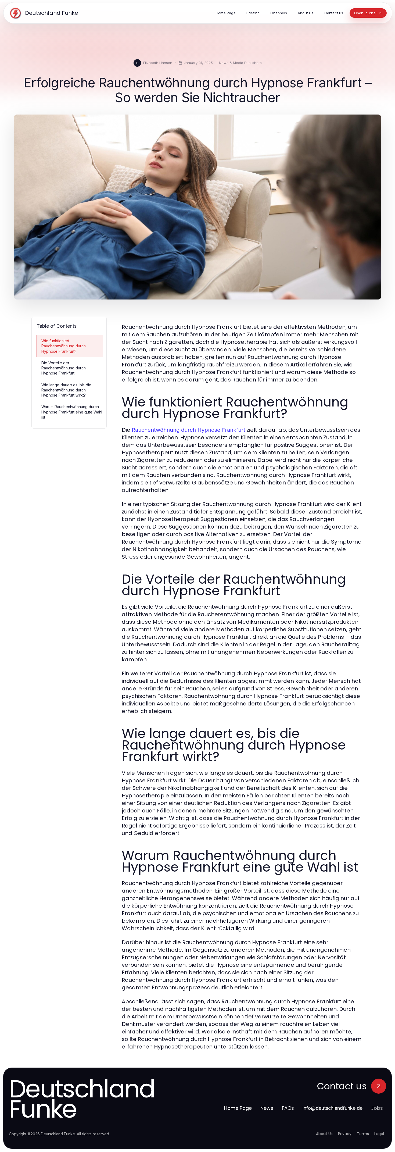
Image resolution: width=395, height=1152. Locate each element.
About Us (324, 1133)
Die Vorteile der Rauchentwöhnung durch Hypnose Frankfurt (63, 368)
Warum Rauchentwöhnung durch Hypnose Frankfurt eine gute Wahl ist (71, 411)
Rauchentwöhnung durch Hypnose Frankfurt (188, 430)
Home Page (238, 1108)
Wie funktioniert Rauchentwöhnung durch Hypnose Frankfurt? (63, 346)
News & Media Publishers (240, 62)
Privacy (344, 1133)
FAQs (288, 1108)
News (266, 1108)
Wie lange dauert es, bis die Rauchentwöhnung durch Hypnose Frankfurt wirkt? (66, 390)
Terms (363, 1133)
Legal (379, 1133)
